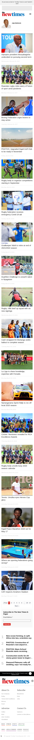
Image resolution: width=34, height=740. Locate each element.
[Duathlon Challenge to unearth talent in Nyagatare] (17, 265)
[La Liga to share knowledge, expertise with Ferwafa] (17, 360)
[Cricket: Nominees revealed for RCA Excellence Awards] (17, 423)
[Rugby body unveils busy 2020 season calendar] (17, 454)
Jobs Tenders (5, 717)
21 (30, 603)
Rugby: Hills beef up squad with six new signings (16, 309)
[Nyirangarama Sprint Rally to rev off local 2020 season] (17, 391)
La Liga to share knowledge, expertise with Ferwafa (13, 372)
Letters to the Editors (23, 714)
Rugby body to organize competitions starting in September (16, 181)
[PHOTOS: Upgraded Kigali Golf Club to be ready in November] (17, 137)
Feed (3, 704)
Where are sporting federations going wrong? (17, 561)
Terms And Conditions (8, 699)
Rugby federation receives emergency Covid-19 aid (12, 213)
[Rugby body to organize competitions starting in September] (17, 169)
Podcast (26, 729)
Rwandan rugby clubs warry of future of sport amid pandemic (16, 87)
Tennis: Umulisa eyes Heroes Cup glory (15, 498)
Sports (14, 724)
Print (18, 696)
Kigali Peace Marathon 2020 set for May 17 (16, 530)
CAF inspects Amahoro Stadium (14, 592)
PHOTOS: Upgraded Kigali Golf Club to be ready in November (16, 150)
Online (3, 712)
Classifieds (4, 719)
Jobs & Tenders (11, 729)
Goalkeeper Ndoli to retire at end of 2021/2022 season (16, 246)
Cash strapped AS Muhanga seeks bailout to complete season (16, 341)
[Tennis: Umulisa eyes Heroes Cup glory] (17, 485)
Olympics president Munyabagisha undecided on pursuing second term (16, 56)
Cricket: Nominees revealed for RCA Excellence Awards (16, 435)
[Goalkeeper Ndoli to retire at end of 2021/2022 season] (17, 232)
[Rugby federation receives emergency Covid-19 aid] (17, 200)
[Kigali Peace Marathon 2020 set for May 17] (17, 517)
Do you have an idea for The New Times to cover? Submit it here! (15, 674)
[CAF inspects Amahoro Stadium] (17, 580)
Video (3, 729)
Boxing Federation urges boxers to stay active (15, 118)
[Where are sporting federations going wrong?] (17, 548)
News (3, 724)
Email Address (8, 617)
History (3, 701)
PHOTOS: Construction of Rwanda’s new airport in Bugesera (14, 645)
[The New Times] (13, 16)
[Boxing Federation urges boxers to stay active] (17, 106)
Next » (17, 606)
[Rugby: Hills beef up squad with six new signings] (17, 297)
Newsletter (20, 693)
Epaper (19, 729)
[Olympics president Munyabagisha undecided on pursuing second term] (17, 43)
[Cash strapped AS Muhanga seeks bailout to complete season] (17, 328)
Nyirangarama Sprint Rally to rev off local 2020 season (16, 404)
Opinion (8, 724)
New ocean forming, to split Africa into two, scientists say (19, 637)
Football (4, 243)
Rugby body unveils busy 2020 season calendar (14, 467)
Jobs (18, 699)
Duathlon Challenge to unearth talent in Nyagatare (16, 278)
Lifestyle (21, 724)
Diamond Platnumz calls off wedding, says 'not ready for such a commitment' (16, 664)
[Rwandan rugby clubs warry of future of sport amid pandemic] (17, 74)
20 (27, 603)
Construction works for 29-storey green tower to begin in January (16, 658)
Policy (3, 696)
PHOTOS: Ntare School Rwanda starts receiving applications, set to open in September (14, 652)
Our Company (5, 693)
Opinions (19, 712)
